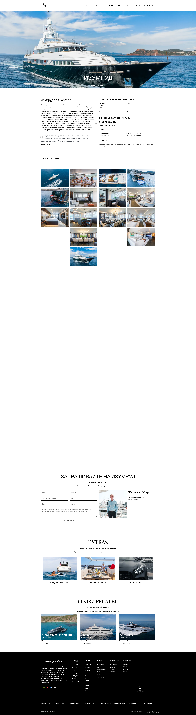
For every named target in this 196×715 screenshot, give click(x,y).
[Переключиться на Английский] (47, 688)
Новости (137, 5)
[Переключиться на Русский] (55, 688)
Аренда (87, 5)
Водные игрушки (60, 583)
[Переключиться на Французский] (51, 688)
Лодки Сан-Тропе (99, 703)
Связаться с (148, 5)
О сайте (127, 5)
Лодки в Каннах (84, 703)
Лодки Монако (69, 703)
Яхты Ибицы (127, 703)
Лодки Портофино (114, 703)
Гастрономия (98, 583)
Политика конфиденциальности (152, 711)
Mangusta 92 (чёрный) (57, 635)
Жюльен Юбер (138, 492)
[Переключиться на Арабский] (44, 688)
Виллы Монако (54, 703)
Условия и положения (136, 711)
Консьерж (109, 5)
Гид (118, 5)
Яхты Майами (142, 703)
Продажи (98, 5)
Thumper (87, 635)
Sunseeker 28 (128, 635)
